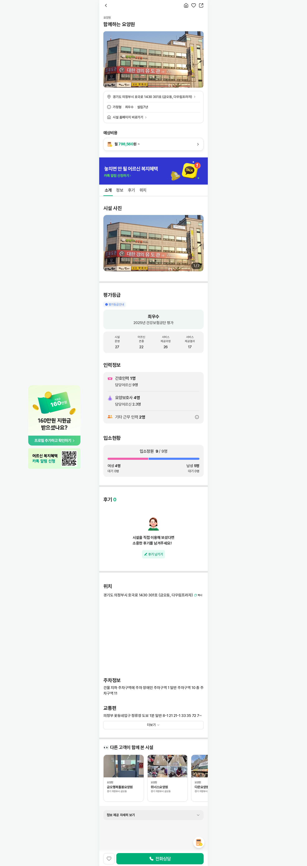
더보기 (151, 725)
